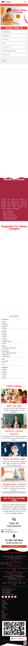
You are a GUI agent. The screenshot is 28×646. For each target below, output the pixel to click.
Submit (4, 60)
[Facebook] (3, 597)
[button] (25, 2)
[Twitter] (15, 597)
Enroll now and (20, 511)
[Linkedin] (9, 597)
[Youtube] (12, 597)
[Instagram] (6, 597)
